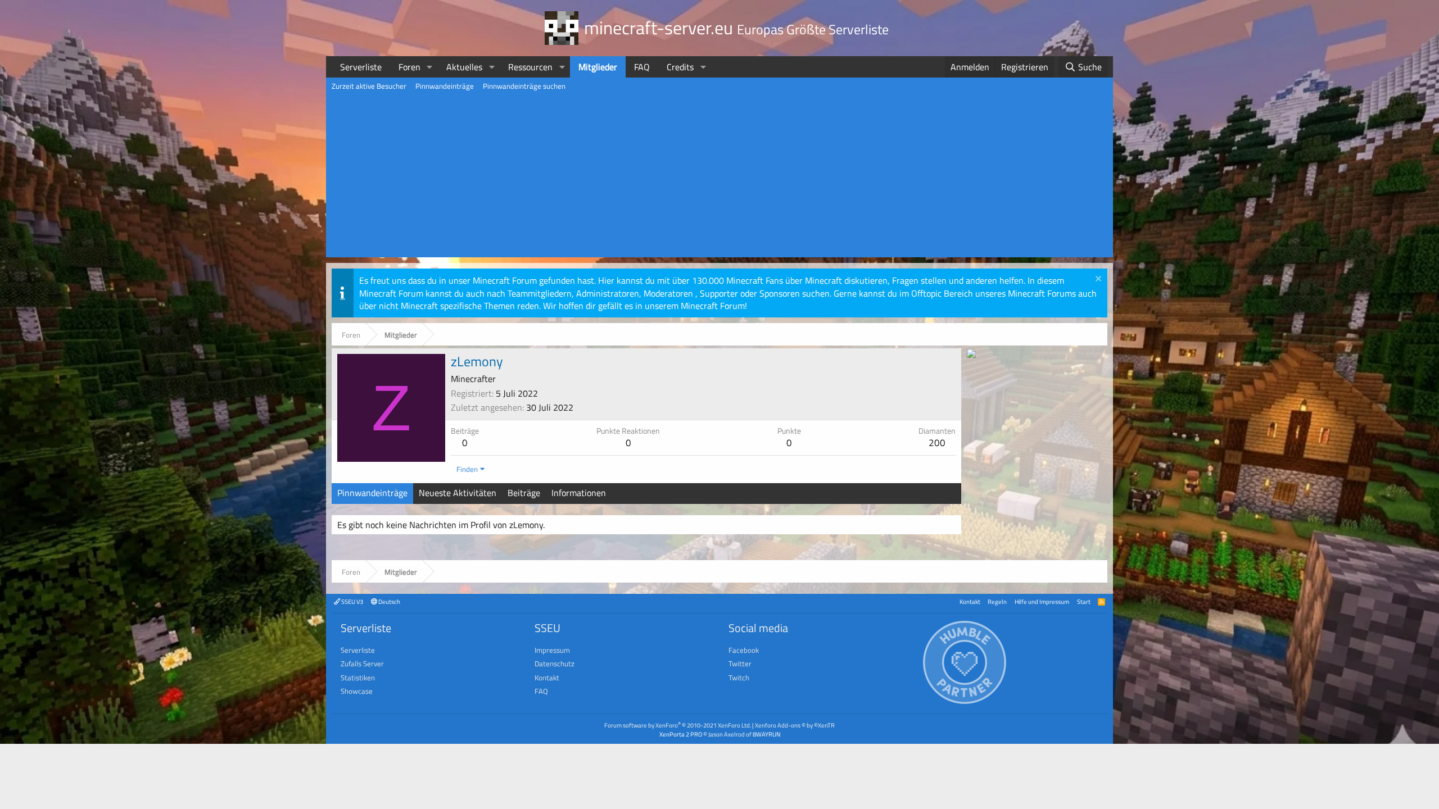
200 (937, 442)
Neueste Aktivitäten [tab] (457, 492)
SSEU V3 (351, 601)
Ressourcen (530, 67)
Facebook (743, 650)
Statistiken (358, 677)
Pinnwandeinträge (444, 86)
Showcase (357, 691)
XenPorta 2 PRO (680, 734)
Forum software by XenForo (677, 725)
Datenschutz (554, 663)
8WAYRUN (766, 734)
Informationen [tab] (578, 492)
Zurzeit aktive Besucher (369, 86)
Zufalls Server (362, 663)
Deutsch (388, 601)
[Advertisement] (719, 178)
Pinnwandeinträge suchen (524, 86)
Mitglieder (597, 67)
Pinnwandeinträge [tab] (372, 492)
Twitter (740, 663)
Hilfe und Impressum (1042, 601)
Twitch (738, 677)
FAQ (642, 67)
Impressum (552, 650)
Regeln (997, 601)
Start (1083, 601)
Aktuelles (464, 67)
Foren (409, 67)
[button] (430, 67)
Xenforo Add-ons (795, 725)
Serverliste (361, 67)
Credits (680, 67)
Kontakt (970, 601)
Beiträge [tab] (524, 492)
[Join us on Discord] (971, 354)
